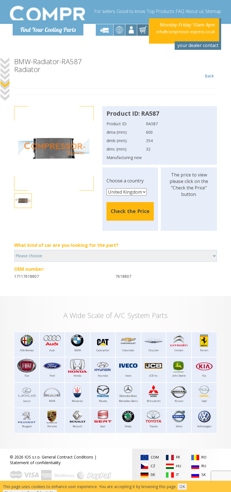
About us (195, 11)
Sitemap (213, 11)
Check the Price (130, 211)
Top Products (160, 11)
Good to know (131, 11)
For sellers (104, 11)
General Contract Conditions (67, 457)
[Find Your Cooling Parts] (48, 13)
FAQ (180, 11)
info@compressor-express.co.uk (185, 31)
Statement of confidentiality (35, 462)
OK (182, 486)
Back (209, 76)
